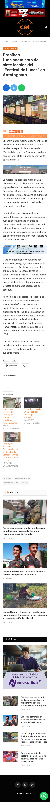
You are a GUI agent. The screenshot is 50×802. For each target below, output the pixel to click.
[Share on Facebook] (6, 87)
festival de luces (22, 478)
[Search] (45, 27)
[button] (44, 796)
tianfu (24, 483)
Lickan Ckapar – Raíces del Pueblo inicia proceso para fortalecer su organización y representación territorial (25, 615)
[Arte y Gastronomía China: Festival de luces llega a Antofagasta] (33, 402)
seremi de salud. (11, 483)
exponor (8, 478)
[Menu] (4, 27)
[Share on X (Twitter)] (13, 87)
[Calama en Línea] (25, 27)
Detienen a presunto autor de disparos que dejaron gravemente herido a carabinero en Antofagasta (24, 531)
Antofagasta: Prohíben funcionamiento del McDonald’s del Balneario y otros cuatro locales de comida (11, 452)
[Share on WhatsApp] (21, 87)
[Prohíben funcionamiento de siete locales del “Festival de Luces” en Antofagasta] (25, 109)
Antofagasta (10, 48)
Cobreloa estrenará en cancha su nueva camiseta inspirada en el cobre (33, 719)
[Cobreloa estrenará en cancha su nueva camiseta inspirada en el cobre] (25, 555)
